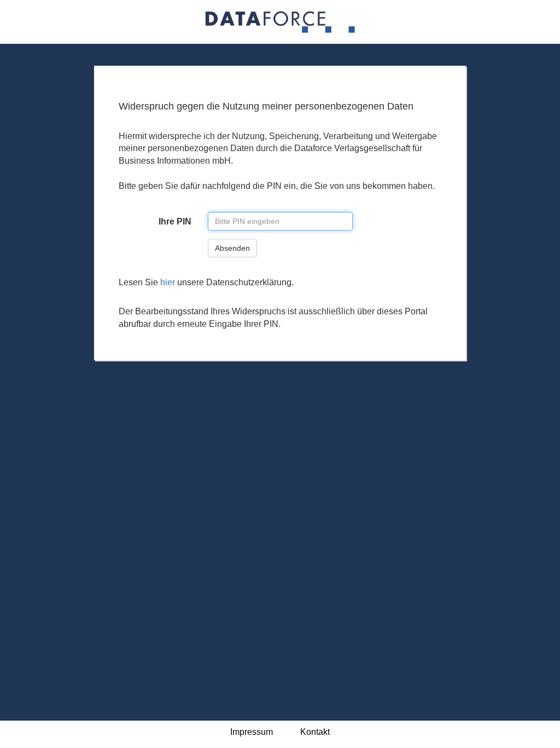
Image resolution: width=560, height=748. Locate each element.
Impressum (251, 732)
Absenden (232, 248)
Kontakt (315, 732)
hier (167, 282)
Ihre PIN (175, 221)
